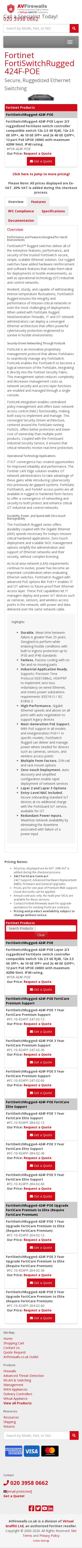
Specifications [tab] (53, 211)
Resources (11, 1417)
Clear (41, 935)
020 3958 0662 (21, 18)
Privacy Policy (49, 1535)
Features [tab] (38, 202)
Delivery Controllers (17, 1394)
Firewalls (9, 1371)
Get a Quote (42, 161)
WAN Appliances (15, 1389)
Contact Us (11, 1348)
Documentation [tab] (21, 220)
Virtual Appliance (15, 1398)
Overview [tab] (15, 202)
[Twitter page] (38, 1509)
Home (8, 1338)
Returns (9, 1426)
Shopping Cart (13, 1343)
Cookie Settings (41, 1540)
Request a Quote (37, 153)
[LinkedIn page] (50, 1509)
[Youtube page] (45, 1509)
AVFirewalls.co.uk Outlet (20, 1357)
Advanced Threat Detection (23, 1375)
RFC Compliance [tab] (21, 211)
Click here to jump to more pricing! (41, 174)
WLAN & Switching (17, 1380)
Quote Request (14, 1352)
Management (13, 1385)
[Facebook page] (31, 1509)
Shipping (9, 1422)
